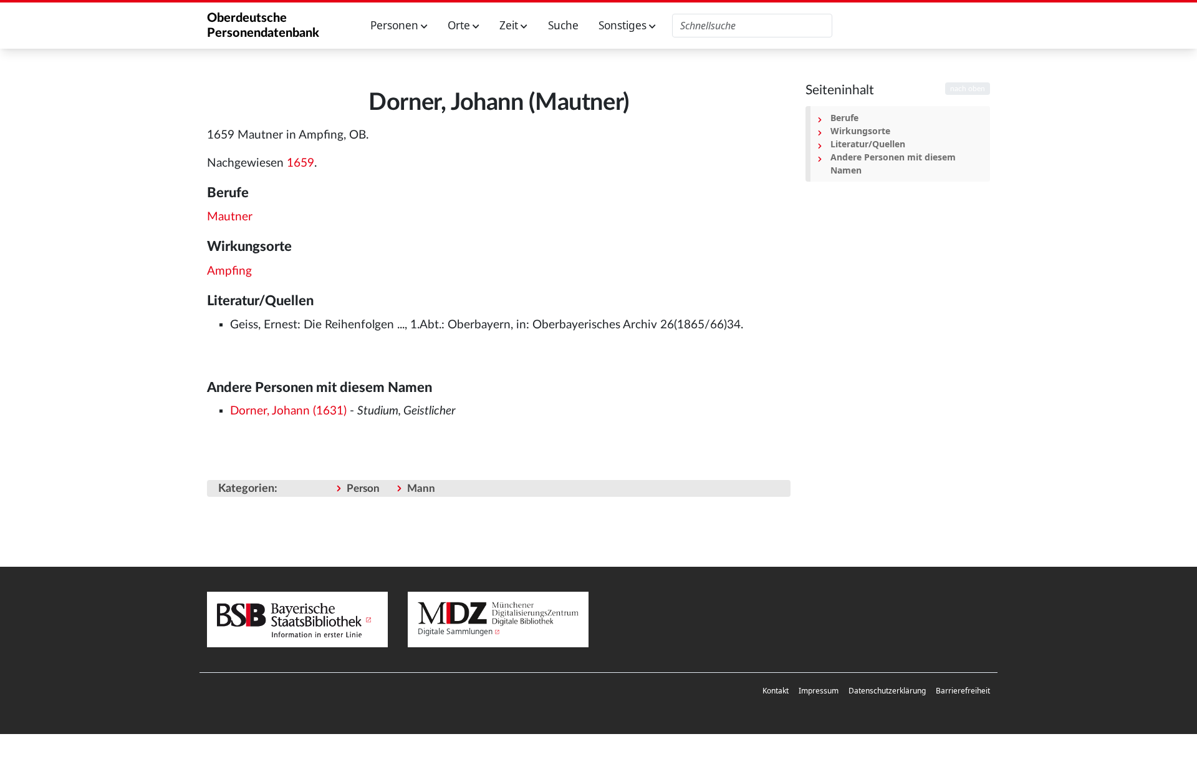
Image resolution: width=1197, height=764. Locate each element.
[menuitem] (775, 691)
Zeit (510, 25)
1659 (300, 163)
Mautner (229, 217)
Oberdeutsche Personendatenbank (263, 25)
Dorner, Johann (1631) (288, 411)
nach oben (967, 88)
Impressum (819, 690)
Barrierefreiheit (963, 690)
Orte (460, 25)
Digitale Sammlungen (455, 631)
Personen (395, 25)
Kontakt (775, 690)
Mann (421, 488)
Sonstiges (623, 25)
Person (363, 488)
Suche (563, 25)
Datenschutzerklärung (887, 690)
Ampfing (229, 271)
